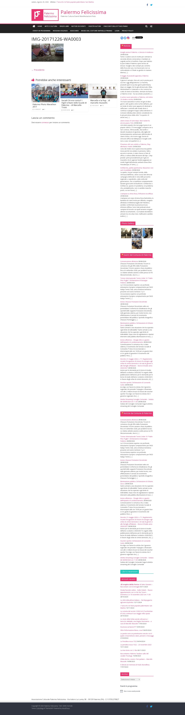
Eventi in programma (41, 31)
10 (103, 105)
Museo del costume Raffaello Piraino (96, 31)
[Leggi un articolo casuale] (151, 26)
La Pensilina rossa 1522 (128, 641)
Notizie (127, 45)
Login (117, 31)
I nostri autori (94, 26)
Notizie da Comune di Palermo (138, 413)
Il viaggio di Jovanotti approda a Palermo (134, 76)
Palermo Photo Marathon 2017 (44, 105)
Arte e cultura (51, 26)
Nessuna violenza (60, 31)
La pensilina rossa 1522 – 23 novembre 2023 (135, 645)
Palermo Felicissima (83, 12)
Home (40, 26)
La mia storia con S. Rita (128, 650)
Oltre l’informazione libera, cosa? (131, 630)
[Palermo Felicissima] (33, 26)
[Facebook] (122, 38)
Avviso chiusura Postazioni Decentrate (133, 302)
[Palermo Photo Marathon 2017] (45, 85)
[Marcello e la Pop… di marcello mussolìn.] (103, 85)
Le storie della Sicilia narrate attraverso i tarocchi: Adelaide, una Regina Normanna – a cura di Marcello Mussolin (136, 621)
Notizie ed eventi (78, 26)
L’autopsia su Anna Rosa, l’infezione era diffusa (136, 194)
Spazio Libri (64, 26)
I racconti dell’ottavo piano (115, 26)
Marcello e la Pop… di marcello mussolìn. (100, 101)
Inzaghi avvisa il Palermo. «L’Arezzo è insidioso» (136, 52)
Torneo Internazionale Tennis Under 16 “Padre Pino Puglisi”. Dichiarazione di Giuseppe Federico (136, 280)
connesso (45, 122)
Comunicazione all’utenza (129, 261)
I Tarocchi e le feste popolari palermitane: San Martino (75, 2)
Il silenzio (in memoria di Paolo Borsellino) (134, 665)
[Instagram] (128, 38)
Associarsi (74, 31)
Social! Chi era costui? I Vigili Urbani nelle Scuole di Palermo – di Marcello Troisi (74, 104)
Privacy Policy (127, 31)
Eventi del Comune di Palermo (137, 255)
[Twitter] (125, 38)
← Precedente (37, 70)
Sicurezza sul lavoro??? (128, 627)
